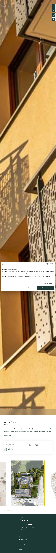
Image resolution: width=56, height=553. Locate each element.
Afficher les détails (47, 283)
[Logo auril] (5, 6)
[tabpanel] (28, 483)
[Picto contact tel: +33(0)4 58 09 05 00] (54, 10)
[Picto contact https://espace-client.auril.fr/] (54, 19)
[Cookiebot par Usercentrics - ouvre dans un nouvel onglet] (48, 264)
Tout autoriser (45, 287)
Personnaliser (27, 287)
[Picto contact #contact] (54, 15)
